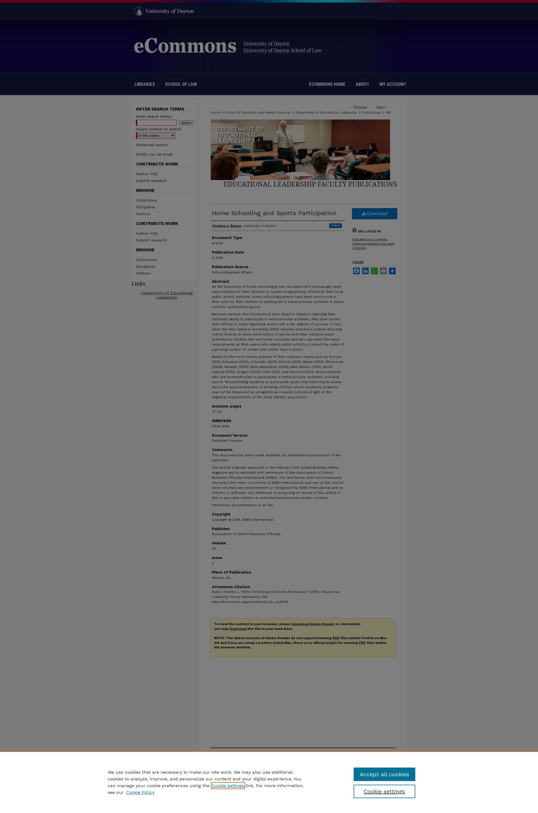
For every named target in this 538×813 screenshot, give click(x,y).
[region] (269, 782)
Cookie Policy (140, 792)
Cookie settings (228, 785)
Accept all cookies (384, 774)
